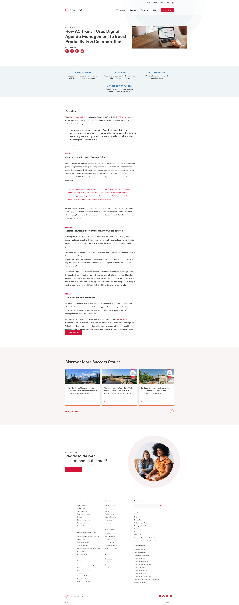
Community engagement (142, 555)
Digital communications (141, 561)
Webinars (108, 523)
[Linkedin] (77, 51)
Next (172, 411)
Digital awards (109, 542)
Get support (108, 565)
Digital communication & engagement (85, 572)
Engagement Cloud (83, 542)
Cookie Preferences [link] (70, 602)
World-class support (111, 548)
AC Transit (123, 117)
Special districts (81, 508)
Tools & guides (109, 514)
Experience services (111, 545)
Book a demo (167, 10)
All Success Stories (71, 411)
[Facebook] (72, 51)
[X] (67, 51)
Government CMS (140, 573)
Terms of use (138, 520)
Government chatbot (141, 570)
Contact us (108, 559)
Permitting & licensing (83, 579)
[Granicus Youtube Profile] (163, 596)
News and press (110, 536)
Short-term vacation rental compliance (146, 579)
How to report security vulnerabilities (145, 541)
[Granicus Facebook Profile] (160, 596)
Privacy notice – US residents (143, 526)
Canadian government (84, 520)
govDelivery (124, 319)
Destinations (81, 523)
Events (107, 511)
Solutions (133, 10)
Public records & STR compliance (87, 582)
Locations (108, 568)
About (154, 10)
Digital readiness (139, 567)
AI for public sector (140, 549)
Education (80, 517)
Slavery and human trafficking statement (147, 538)
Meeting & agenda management (87, 565)
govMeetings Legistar (77, 117)
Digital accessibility (140, 558)
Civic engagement (140, 552)
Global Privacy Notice (141, 523)
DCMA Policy (138, 535)
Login (167, 2)
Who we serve (121, 10)
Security (136, 532)
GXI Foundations (82, 554)
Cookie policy (138, 529)
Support (155, 2)
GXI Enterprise (81, 551)
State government (82, 511)
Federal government (83, 514)
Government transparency (142, 576)
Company (108, 533)
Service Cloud (81, 539)
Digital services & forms (84, 568)
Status (161, 2)
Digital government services (143, 564)
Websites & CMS (82, 576)
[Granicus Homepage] (74, 10)
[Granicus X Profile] (171, 596)
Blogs (106, 508)
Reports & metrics (110, 517)
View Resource (74, 332)
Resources (144, 10)
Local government (82, 505)
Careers (148, 2)
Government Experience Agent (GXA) (88, 548)
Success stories (109, 520)
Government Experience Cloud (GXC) (88, 536)
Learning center (110, 505)
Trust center (138, 517)
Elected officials (82, 526)
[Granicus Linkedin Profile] (167, 596)
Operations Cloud (82, 545)
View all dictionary (140, 582)
